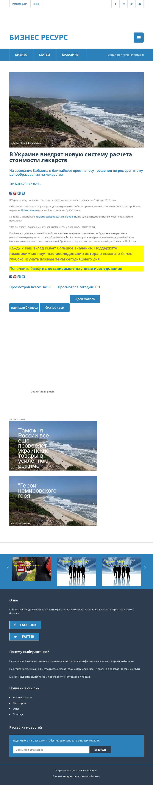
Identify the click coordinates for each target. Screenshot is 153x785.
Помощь (18, 714)
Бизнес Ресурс (38, 37)
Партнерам (19, 703)
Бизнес (21, 55)
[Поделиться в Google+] (14, 193)
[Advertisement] (74, 16)
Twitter (28, 636)
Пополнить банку (65, 268)
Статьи (44, 55)
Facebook (28, 625)
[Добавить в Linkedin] (19, 193)
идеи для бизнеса (24, 307)
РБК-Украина (28, 210)
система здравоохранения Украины (57, 216)
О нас (16, 708)
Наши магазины (22, 697)
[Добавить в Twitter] (23, 193)
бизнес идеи (54, 307)
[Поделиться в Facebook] (10, 193)
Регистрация (19, 3)
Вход (36, 3)
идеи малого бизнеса (85, 300)
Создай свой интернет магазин (126, 54)
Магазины (70, 55)
